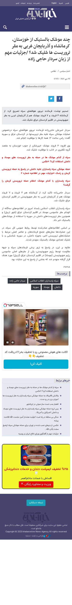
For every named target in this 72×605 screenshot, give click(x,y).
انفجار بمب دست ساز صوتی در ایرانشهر (42, 404)
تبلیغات (23, 3)
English (54, 3)
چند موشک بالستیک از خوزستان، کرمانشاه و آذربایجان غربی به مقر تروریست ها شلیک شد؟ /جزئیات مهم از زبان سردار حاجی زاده (37, 49)
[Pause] (7, 342)
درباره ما (29, 3)
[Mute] (13, 342)
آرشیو (17, 3)
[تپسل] (5, 305)
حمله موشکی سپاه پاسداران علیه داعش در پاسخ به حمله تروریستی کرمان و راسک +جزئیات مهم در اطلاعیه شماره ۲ (36, 171)
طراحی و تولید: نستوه (35, 535)
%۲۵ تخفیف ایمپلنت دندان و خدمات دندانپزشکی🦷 (36, 471)
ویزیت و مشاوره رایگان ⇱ (36, 484)
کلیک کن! (36, 364)
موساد (47, 287)
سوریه (36, 287)
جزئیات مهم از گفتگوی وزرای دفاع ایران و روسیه (38, 434)
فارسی (67, 3)
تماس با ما (36, 3)
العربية (61, 3)
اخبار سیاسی (65, 71)
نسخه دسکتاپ (36, 503)
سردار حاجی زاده (17, 281)
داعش (57, 287)
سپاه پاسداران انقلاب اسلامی (44, 281)
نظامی (53, 71)
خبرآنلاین (36, 14)
